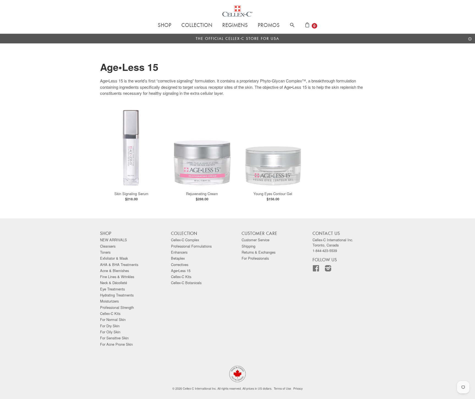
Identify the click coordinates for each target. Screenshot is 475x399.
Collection (196, 25)
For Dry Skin (110, 325)
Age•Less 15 (180, 270)
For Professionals (255, 258)
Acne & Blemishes (114, 270)
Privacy (298, 388)
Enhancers (179, 252)
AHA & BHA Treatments (119, 264)
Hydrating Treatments (117, 295)
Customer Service (255, 239)
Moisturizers (109, 301)
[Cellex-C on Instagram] (330, 269)
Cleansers (107, 246)
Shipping (248, 246)
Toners (105, 252)
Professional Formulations (191, 246)
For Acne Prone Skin (116, 344)
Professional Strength (117, 307)
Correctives (179, 264)
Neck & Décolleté (113, 282)
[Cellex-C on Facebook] (318, 269)
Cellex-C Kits (110, 313)
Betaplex (178, 258)
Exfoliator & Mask (114, 258)
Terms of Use (282, 388)
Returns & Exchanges (258, 252)
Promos (269, 25)
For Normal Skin (113, 319)
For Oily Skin (110, 331)
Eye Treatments (112, 289)
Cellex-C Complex (185, 239)
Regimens (235, 25)
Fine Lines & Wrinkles (117, 276)
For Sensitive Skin (114, 337)
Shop (165, 25)
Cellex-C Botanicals (186, 282)
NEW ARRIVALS (113, 239)
